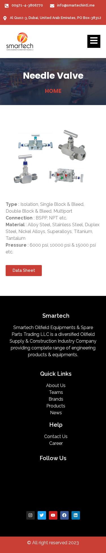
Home (53, 91)
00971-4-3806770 (27, 5)
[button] (24, 270)
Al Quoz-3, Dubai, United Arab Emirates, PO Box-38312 (55, 18)
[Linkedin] (76, 515)
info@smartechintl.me (76, 5)
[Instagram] (30, 515)
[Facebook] (64, 515)
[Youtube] (53, 515)
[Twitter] (42, 515)
